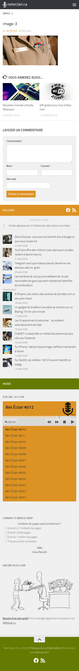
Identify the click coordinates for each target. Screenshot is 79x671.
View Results (39, 552)
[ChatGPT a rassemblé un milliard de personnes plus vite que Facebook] (7, 336)
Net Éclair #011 (15, 435)
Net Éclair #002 (15, 491)
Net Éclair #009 (15, 448)
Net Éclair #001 (15, 497)
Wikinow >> (9, 622)
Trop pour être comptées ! (22, 541)
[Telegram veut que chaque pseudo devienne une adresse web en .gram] (7, 266)
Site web (11, 179)
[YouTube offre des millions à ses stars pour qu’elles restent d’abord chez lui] (7, 253)
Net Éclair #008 (15, 454)
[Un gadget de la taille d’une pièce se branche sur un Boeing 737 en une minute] (7, 310)
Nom (9, 166)
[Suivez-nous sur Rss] (74, 210)
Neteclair (11, 31)
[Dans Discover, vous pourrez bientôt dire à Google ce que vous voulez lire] (7, 240)
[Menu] (74, 4)
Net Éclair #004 (15, 479)
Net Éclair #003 (15, 485)
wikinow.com (41, 652)
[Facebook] (68, 210)
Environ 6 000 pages (19, 532)
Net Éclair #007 (15, 460)
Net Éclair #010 (15, 442)
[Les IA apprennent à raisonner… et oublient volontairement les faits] (7, 323)
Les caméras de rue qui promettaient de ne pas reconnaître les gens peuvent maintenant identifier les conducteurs (44, 281)
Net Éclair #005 (15, 472)
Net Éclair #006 (15, 466)
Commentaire (14, 141)
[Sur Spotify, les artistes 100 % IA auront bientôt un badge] (7, 363)
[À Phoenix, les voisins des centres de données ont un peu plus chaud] (7, 297)
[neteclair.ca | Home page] (18, 4)
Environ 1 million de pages (22, 537)
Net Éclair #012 (15, 429)
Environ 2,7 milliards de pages (24, 528)
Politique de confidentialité (45, 648)
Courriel (46, 166)
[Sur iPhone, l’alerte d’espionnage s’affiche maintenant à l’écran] (7, 350)
